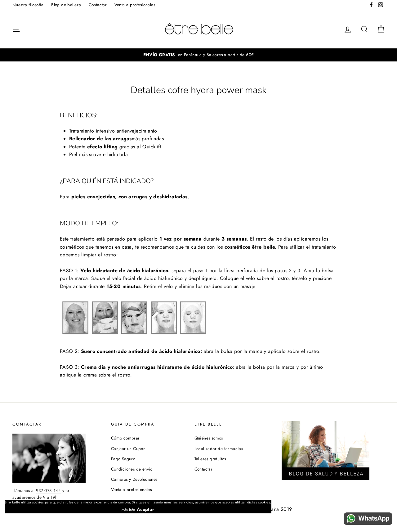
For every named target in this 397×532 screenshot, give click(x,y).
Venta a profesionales (134, 5)
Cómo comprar (125, 438)
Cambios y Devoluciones (134, 479)
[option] (198, 55)
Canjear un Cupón (128, 448)
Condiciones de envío (132, 469)
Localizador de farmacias (218, 448)
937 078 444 (48, 490)
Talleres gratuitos (210, 459)
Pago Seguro (123, 459)
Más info (128, 509)
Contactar (98, 5)
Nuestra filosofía (28, 5)
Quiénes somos (208, 438)
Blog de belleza (66, 5)
